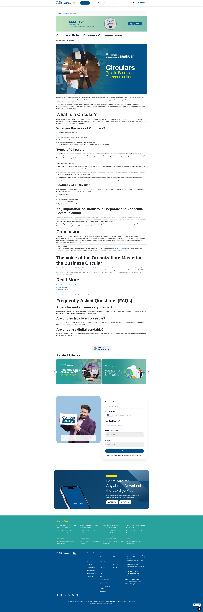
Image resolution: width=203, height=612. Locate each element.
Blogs (114, 556)
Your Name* (109, 402)
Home (100, 3)
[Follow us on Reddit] (73, 595)
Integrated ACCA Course (104, 582)
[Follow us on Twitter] (57, 595)
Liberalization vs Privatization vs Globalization (70, 285)
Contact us (132, 3)
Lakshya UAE (90, 576)
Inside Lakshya (91, 570)
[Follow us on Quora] (77, 595)
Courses (84, 2)
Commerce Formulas (118, 562)
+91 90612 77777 (70, 437)
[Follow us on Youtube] (61, 595)
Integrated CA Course (105, 579)
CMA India (102, 567)
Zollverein (60, 292)
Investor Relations (91, 573)
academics (66, 13)
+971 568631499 (134, 573)
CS (100, 570)
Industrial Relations (63, 289)
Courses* (108, 440)
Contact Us (90, 562)
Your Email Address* (112, 421)
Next (147, 372)
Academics (115, 559)
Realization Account (63, 287)
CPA (101, 573)
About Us (89, 559)
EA (100, 564)
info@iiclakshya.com (70, 438)
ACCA (101, 559)
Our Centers (90, 564)
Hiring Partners (91, 567)
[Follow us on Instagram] (69, 595)
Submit (124, 450)
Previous (55, 372)
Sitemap (115, 567)
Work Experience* (111, 431)
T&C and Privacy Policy (135, 455)
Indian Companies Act (123, 248)
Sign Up (142, 2)
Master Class (116, 564)
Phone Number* (111, 411)
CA (100, 556)
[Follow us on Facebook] (65, 595)
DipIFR (101, 576)
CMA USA (102, 562)
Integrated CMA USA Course (105, 587)
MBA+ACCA (103, 591)
